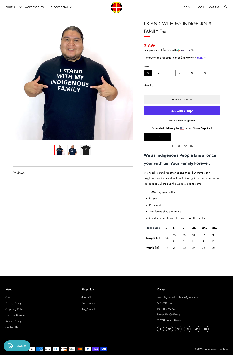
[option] (73, 80)
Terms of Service (15, 315)
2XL (193, 73)
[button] (182, 50)
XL (180, 73)
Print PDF (157, 137)
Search (9, 297)
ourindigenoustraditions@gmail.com (178, 297)
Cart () (215, 7)
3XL (206, 73)
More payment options (182, 121)
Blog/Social (59, 7)
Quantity (149, 85)
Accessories (34, 7)
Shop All (11, 7)
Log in (201, 7)
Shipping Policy (14, 309)
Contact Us (11, 327)
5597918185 (164, 303)
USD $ (186, 7)
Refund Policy (13, 321)
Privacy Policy (13, 303)
